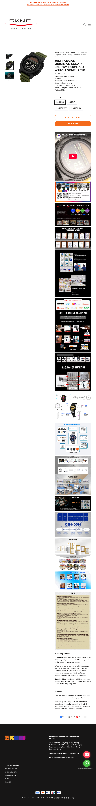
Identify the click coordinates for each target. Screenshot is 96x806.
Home (57, 52)
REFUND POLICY (11, 772)
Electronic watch (68, 52)
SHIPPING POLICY (11, 775)
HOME (7, 779)
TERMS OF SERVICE (12, 766)
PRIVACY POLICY (11, 769)
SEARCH (8, 782)
